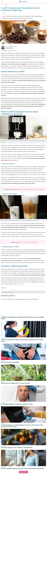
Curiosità (3, 338)
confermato (13, 74)
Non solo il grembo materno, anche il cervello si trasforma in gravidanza (22, 468)
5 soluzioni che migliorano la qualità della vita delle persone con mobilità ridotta (22, 317)
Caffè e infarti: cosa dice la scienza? (28, 242)
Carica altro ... (23, 472)
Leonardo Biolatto (9, 48)
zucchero (22, 181)
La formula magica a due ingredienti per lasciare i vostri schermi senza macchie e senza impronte (22, 425)
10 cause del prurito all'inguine (10, 362)
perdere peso (20, 284)
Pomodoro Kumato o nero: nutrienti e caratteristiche (16, 447)
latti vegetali (8, 223)
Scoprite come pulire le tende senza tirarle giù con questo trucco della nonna (22, 340)
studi (18, 258)
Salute (2, 315)
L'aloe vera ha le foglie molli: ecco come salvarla (15, 383)
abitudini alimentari (13, 160)
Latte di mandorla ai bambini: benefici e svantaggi (31, 189)
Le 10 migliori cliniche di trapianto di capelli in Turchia (17, 404)
